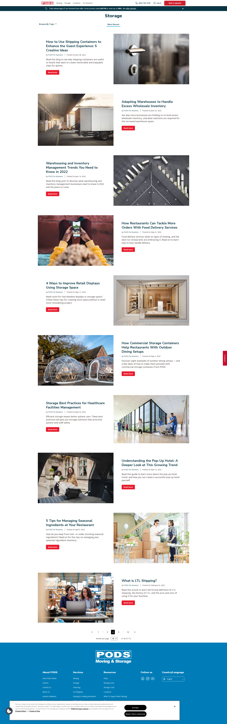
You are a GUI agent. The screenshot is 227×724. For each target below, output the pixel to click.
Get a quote (175, 3)
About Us (46, 692)
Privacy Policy (20, 711)
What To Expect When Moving (115, 696)
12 (128, 632)
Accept (135, 707)
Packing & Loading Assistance (84, 696)
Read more (52, 72)
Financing (76, 687)
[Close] (174, 706)
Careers (45, 683)
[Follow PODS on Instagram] (148, 678)
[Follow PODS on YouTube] (153, 678)
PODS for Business (55, 55)
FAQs (106, 678)
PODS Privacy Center (80, 709)
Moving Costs (109, 683)
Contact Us (47, 687)
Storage (76, 683)
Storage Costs (109, 687)
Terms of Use (34, 711)
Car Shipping (78, 692)
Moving (76, 678)
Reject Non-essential (135, 714)
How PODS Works (50, 678)
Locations (107, 692)
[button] (9, 711)
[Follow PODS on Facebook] (143, 678)
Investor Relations (49, 696)
